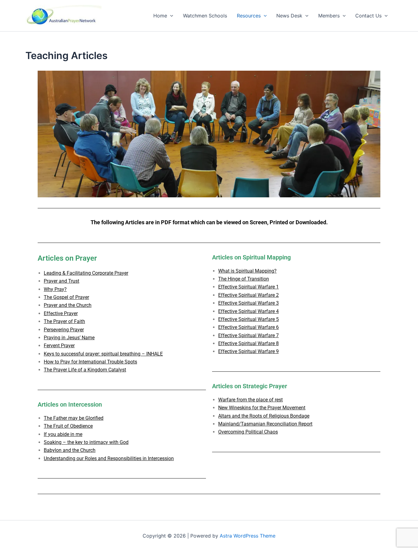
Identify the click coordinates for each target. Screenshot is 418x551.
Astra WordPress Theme (247, 536)
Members (329, 16)
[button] (170, 15)
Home (160, 16)
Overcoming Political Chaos (248, 432)
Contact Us (368, 16)
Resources (249, 16)
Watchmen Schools (205, 16)
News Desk (289, 16)
